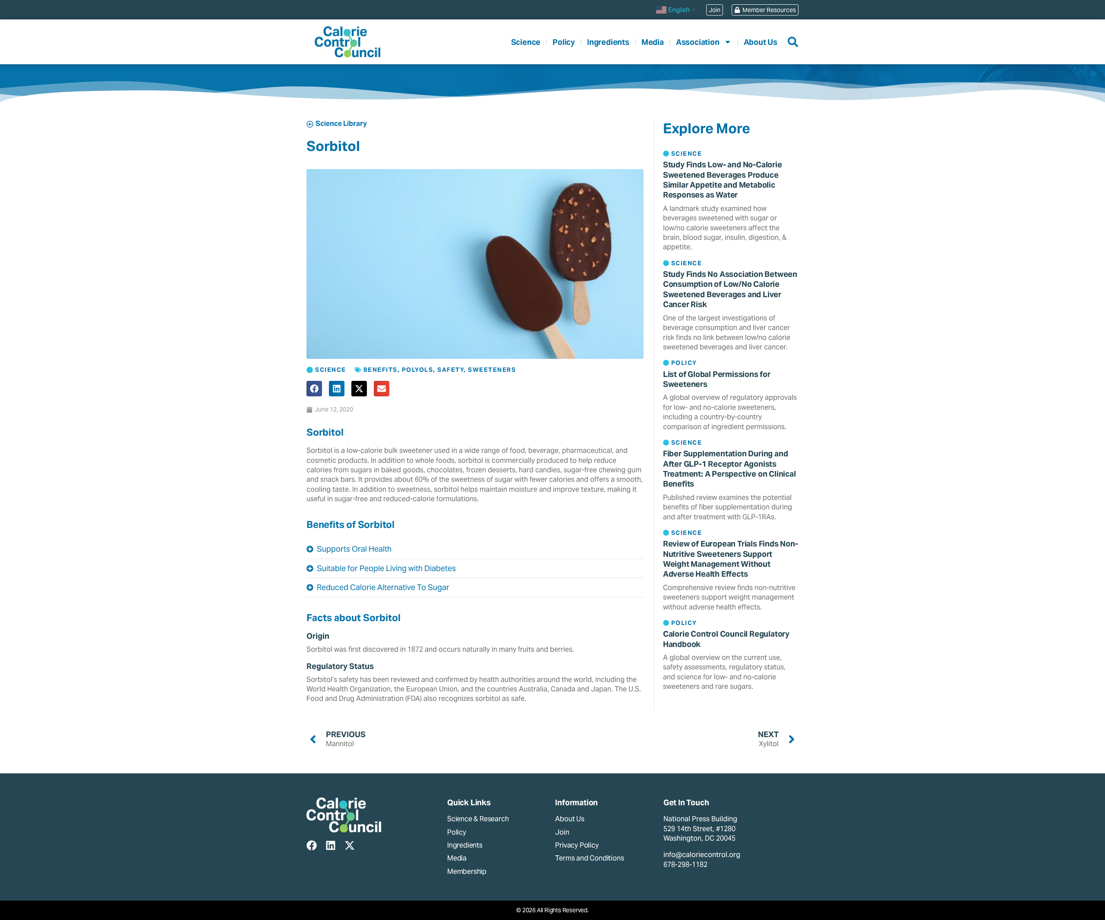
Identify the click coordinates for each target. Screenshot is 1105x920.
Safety (450, 370)
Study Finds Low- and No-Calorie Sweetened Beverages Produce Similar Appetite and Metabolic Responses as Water (722, 180)
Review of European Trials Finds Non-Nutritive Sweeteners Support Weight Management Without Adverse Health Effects (730, 559)
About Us (760, 42)
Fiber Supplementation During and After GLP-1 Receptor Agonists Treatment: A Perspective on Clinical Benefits (729, 469)
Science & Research (477, 818)
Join (562, 832)
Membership (466, 871)
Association (698, 42)
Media (652, 42)
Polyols (417, 370)
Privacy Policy (576, 845)
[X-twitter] (349, 845)
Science (526, 42)
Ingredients (608, 42)
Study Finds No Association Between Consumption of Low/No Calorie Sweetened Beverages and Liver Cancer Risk (730, 289)
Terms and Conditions (589, 858)
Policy (563, 42)
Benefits (380, 370)
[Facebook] (311, 845)
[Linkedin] (330, 845)
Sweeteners (492, 370)
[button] (314, 388)
